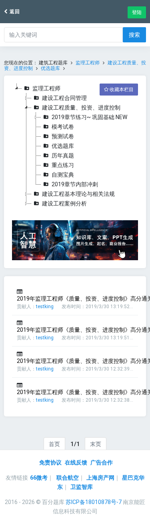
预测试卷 (63, 136)
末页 (95, 444)
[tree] (75, 146)
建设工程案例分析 (64, 203)
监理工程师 (88, 63)
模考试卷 (63, 127)
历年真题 (63, 155)
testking (45, 306)
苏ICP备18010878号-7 (94, 502)
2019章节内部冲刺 (75, 184)
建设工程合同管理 (64, 98)
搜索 (134, 35)
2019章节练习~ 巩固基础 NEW (89, 117)
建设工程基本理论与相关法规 (78, 194)
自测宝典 (63, 174)
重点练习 (63, 165)
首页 (54, 444)
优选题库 (50, 68)
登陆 (137, 12)
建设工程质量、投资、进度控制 (81, 107)
